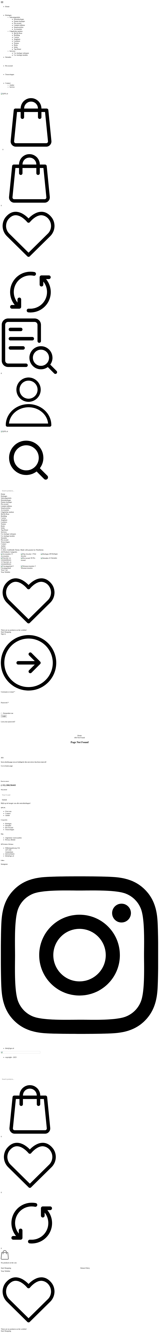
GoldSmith (10, 550)
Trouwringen (9, 74)
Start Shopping (6, 632)
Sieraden (8, 57)
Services (12, 51)
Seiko (16, 47)
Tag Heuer (17, 49)
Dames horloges (19, 21)
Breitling (17, 35)
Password (5, 703)
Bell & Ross (18, 33)
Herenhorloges (19, 19)
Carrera (16, 37)
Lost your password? (8, 722)
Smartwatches (18, 27)
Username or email (8, 692)
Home (7, 6)
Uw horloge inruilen (21, 55)
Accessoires (18, 29)
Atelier (12, 85)
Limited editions (19, 25)
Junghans (17, 39)
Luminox (17, 41)
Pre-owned (17, 23)
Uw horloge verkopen (21, 53)
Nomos (16, 43)
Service (12, 87)
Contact (7, 83)
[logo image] (4, 93)
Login (4, 716)
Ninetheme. (40, 550)
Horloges (8, 15)
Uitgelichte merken (16, 31)
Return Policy (85, 1268)
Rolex (16, 45)
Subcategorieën (15, 17)
